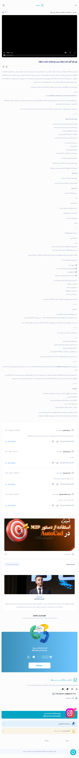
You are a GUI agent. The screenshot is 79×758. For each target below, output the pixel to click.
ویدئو (74, 12)
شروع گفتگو (39, 665)
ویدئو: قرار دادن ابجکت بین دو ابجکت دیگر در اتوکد (60, 12)
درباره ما (47, 740)
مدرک (67, 740)
